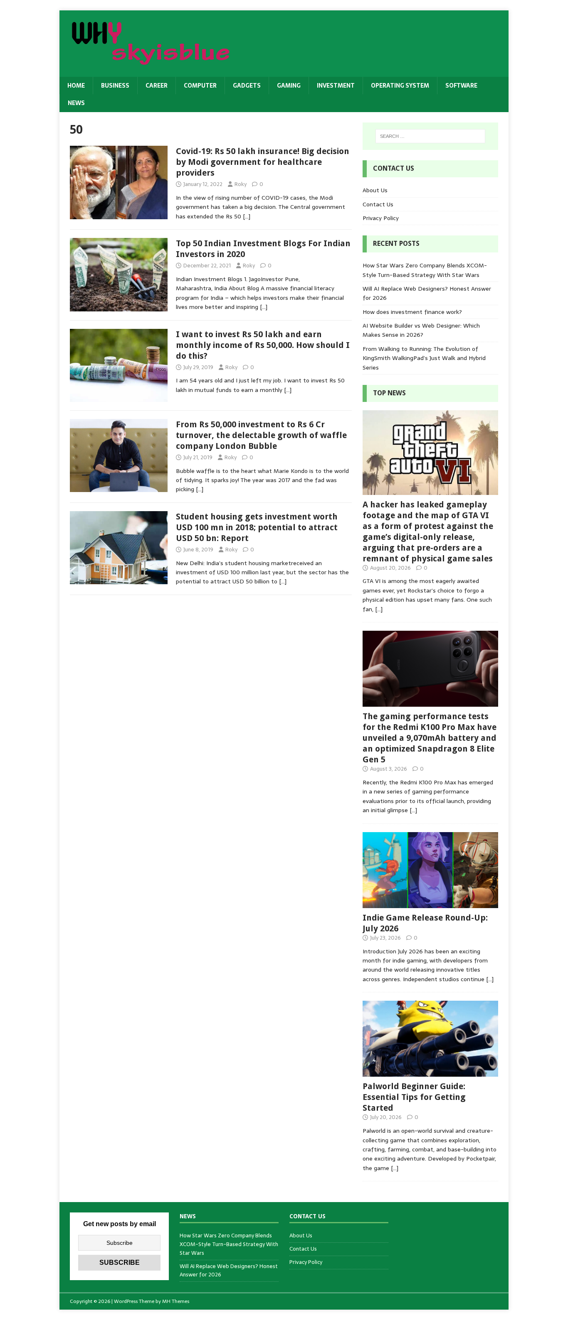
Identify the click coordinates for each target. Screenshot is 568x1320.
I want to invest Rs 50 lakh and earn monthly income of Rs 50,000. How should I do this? (263, 345)
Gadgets (247, 85)
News (76, 103)
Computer (200, 85)
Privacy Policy (381, 218)
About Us (375, 190)
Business (115, 85)
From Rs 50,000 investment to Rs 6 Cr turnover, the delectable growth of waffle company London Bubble (261, 435)
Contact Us (378, 204)
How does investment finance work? (412, 311)
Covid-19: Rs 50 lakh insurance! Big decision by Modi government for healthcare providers (262, 162)
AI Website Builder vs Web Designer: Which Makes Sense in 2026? (421, 330)
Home (76, 85)
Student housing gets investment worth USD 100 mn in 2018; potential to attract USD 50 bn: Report (257, 527)
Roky (241, 184)
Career (157, 85)
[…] (246, 216)
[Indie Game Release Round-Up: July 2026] (430, 903)
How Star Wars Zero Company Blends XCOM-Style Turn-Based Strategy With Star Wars (425, 270)
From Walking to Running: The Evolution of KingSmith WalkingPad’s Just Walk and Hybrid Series (424, 358)
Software (461, 85)
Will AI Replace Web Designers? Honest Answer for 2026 (229, 1270)
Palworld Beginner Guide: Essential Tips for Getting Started (414, 1097)
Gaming (289, 85)
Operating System (400, 85)
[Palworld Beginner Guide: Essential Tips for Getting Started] (430, 1072)
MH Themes (175, 1301)
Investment (336, 85)
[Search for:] (430, 136)
